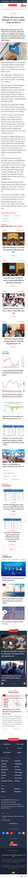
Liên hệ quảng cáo (13, 823)
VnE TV (24, 1)
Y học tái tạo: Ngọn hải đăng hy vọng (12, 623)
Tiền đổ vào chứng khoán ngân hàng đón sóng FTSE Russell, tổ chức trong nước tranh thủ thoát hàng (12, 537)
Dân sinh (4, 230)
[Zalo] (19, 833)
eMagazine (22, 559)
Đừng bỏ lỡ (6, 486)
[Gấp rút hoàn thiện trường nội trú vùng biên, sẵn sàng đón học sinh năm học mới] (13, 642)
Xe (20, 1)
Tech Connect (7, 752)
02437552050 (6, 820)
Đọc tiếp (5, 353)
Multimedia (7, 557)
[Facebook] (3, 833)
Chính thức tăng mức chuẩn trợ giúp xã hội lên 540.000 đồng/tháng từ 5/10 (13, 341)
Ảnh (2, 788)
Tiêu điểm (6, 9)
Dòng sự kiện (13, 692)
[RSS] (23, 833)
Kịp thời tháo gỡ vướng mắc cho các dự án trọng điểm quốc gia (13, 311)
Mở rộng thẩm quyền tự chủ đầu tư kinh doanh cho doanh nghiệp (11, 678)
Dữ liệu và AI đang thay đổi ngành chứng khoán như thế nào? (13, 465)
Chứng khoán (5, 1)
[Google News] (21, 876)
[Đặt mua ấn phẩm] (23, 4)
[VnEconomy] (13, 43)
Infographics (16, 559)
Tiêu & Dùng (14, 1)
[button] (11, 549)
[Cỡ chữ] (18, 876)
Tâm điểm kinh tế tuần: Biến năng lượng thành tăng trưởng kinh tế (12, 601)
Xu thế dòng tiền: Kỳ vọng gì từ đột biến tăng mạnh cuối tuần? (12, 395)
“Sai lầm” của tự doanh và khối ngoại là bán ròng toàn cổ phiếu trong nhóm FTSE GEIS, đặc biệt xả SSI (13, 441)
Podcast (9, 559)
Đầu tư (12, 9)
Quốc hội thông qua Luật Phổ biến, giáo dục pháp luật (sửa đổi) (13, 250)
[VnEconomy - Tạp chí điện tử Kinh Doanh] (13, 739)
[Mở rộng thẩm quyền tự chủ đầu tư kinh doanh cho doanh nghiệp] (12, 667)
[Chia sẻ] (25, 876)
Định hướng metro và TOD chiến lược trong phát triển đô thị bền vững (12, 712)
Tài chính (18, 9)
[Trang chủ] (2, 9)
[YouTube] (11, 833)
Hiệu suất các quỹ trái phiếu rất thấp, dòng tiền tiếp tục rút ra (12, 417)
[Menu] (2, 876)
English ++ (20, 752)
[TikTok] (15, 833)
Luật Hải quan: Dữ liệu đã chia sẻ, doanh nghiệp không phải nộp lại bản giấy (13, 280)
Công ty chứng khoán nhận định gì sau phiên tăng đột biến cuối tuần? (12, 373)
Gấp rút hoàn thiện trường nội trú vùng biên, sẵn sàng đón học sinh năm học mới (13, 654)
